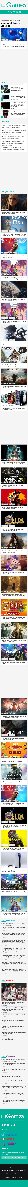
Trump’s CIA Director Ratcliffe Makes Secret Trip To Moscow (13, 1070)
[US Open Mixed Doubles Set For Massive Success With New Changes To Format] (14, 991)
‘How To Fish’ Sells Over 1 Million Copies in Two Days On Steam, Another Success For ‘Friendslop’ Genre (13, 132)
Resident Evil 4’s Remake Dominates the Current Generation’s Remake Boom (13, 739)
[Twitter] (11, 11)
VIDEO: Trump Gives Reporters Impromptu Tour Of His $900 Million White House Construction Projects (13, 1101)
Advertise (22, 1170)
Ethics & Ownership (19, 1173)
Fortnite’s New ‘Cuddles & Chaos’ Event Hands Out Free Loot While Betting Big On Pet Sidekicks (13, 760)
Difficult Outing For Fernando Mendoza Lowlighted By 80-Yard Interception (13, 1038)
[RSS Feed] (20, 11)
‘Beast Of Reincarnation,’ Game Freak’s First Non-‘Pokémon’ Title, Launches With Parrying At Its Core (13, 595)
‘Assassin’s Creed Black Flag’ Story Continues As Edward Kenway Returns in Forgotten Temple (13, 365)
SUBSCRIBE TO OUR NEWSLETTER (14, 1158)
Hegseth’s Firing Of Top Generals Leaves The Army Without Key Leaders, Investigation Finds (13, 1075)
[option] (14, 89)
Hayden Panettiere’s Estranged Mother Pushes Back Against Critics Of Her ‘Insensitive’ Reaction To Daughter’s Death (13, 934)
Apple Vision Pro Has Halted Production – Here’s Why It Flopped (18, 114)
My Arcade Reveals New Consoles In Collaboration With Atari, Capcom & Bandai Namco (18, 106)
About (17, 1170)
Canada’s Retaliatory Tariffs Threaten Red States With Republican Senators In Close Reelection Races (13, 1081)
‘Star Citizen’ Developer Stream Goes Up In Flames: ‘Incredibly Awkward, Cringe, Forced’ (13, 148)
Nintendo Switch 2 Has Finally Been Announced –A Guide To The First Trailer (18, 98)
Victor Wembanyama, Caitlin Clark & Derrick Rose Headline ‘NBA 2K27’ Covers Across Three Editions (13, 804)
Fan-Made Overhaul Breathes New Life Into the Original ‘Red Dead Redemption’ (12, 508)
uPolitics (14, 1177)
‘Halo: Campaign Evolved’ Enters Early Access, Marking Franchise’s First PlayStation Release (12, 782)
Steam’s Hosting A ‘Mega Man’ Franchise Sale (12, 43)
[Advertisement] (14, 16)
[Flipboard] (17, 11)
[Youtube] (14, 11)
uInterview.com (11, 920)
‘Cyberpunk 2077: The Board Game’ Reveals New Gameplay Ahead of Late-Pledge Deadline (13, 849)
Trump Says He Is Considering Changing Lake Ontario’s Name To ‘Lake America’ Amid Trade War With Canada (13, 1095)
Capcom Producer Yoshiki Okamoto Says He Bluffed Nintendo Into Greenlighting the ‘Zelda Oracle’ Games (13, 618)
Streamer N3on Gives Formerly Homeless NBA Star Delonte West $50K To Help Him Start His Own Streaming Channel (13, 1009)
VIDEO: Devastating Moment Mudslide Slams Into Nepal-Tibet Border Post (13, 1064)
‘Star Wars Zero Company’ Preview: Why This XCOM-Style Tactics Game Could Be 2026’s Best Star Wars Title (13, 464)
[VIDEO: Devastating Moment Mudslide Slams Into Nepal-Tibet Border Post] (14, 1060)
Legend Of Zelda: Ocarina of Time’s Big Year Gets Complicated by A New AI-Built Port (13, 530)
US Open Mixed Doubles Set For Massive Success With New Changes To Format (13, 1003)
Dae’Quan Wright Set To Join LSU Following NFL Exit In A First (13, 1015)
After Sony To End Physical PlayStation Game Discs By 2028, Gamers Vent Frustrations (14, 870)
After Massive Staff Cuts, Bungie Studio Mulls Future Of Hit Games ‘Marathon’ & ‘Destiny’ (14, 717)
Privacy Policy (10, 1170)
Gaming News (4, 39)
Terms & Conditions (8, 1173)
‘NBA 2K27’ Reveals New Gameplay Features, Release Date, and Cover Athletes (13, 137)
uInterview (7, 1177)
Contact (4, 1170)
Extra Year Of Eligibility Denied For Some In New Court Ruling (12, 1021)
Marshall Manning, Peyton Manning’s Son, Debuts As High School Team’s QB (13, 1033)
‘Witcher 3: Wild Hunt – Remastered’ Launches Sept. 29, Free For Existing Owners (13, 126)
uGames (20, 1177)
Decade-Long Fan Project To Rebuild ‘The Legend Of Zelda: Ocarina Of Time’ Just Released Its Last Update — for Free (14, 826)
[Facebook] (8, 11)
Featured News (14, 95)
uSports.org (10, 980)
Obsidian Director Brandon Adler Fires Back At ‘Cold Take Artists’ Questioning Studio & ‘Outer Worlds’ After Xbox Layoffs (13, 915)
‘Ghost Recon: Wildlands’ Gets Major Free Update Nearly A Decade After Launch (13, 551)
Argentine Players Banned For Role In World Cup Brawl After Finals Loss (12, 1027)
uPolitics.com (10, 1056)
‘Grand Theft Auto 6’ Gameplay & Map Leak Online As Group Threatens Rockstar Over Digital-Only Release (12, 143)
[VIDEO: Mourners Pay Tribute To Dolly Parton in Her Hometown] (14, 924)
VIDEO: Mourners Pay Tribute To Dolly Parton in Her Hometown (13, 928)
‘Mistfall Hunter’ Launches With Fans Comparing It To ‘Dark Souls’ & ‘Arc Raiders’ (14, 641)
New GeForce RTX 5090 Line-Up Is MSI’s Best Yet (18, 89)
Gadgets (12, 87)
